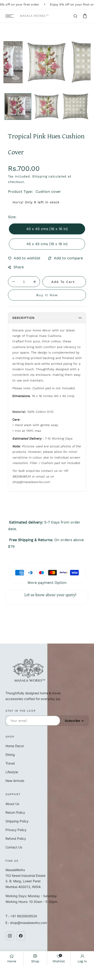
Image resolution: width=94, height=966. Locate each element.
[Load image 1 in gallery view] (18, 106)
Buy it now (47, 295)
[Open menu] (10, 16)
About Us (12, 804)
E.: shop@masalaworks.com (26, 923)
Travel (10, 763)
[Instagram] (9, 935)
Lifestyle (11, 772)
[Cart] (84, 16)
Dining (10, 755)
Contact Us (13, 847)
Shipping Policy (17, 821)
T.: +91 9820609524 (21, 916)
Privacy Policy (15, 830)
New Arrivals (14, 781)
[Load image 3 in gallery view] (76, 106)
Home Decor (14, 746)
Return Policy (15, 812)
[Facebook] (20, 935)
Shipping (39, 176)
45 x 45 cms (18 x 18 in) (47, 244)
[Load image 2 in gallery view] (47, 106)
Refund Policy (15, 838)
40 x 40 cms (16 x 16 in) (47, 229)
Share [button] (18, 267)
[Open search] (75, 16)
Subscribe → (74, 720)
